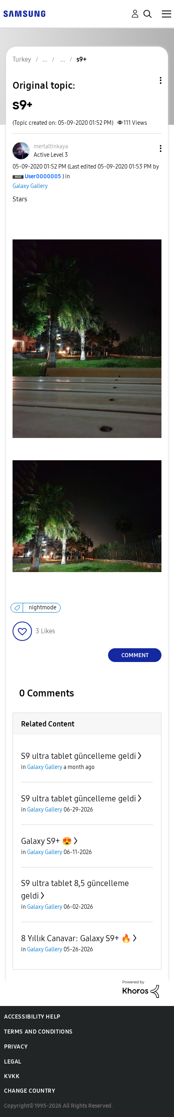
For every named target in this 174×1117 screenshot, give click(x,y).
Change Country (29, 1090)
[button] (147, 148)
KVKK (11, 1076)
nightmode (42, 607)
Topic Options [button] (146, 80)
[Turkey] (24, 13)
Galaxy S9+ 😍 (46, 841)
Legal (12, 1061)
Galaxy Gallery (30, 186)
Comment (135, 655)
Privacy (16, 1046)
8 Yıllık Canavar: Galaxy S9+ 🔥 (76, 938)
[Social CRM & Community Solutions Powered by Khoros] (141, 989)
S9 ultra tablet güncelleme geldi (78, 756)
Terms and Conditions (38, 1031)
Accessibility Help (32, 1016)
